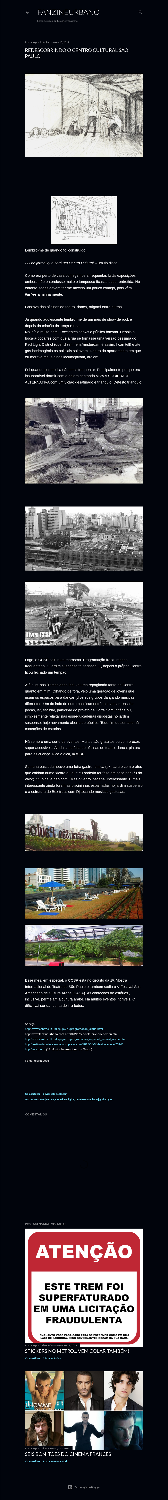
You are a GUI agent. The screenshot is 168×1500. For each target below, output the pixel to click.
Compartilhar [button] (32, 1093)
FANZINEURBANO (68, 11)
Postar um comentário (55, 1461)
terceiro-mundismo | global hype (93, 1099)
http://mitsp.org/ (35, 1049)
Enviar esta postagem (55, 1093)
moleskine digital (64, 1099)
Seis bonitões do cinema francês (68, 1454)
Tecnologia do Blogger (87, 1487)
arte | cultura (47, 1099)
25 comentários (52, 1358)
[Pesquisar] (140, 11)
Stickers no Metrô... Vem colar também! (77, 1351)
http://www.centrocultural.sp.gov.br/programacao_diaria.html (64, 1028)
